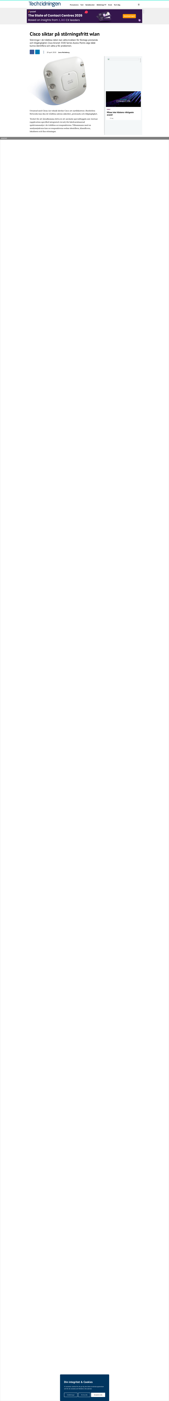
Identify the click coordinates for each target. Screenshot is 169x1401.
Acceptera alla (98, 1395)
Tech (82, 5)
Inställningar (71, 1395)
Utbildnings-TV (101, 5)
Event (110, 5)
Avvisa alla (84, 1395)
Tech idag (117, 5)
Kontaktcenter (90, 5)
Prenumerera (74, 5)
